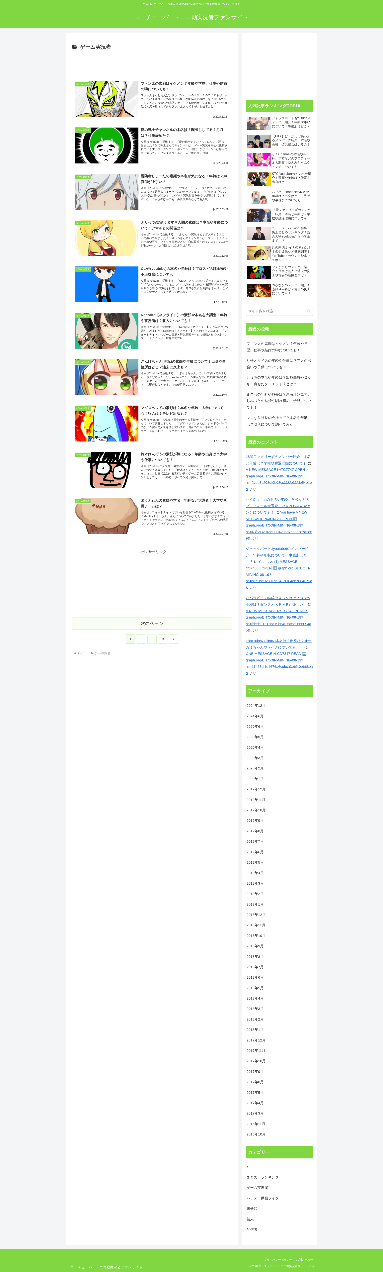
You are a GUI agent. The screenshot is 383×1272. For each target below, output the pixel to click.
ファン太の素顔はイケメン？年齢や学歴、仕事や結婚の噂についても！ (277, 347)
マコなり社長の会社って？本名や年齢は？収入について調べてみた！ (277, 421)
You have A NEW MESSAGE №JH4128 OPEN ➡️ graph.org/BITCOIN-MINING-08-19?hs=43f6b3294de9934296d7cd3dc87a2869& (279, 525)
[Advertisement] (152, 63)
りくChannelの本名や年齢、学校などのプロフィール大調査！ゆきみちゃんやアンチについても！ (278, 506)
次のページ (152, 623)
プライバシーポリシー (278, 1259)
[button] (308, 311)
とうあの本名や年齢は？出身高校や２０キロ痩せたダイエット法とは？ (279, 380)
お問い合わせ (304, 1259)
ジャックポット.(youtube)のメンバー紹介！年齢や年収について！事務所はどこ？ (277, 555)
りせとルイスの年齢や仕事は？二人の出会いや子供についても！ (279, 364)
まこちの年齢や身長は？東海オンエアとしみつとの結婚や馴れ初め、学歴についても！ (279, 400)
